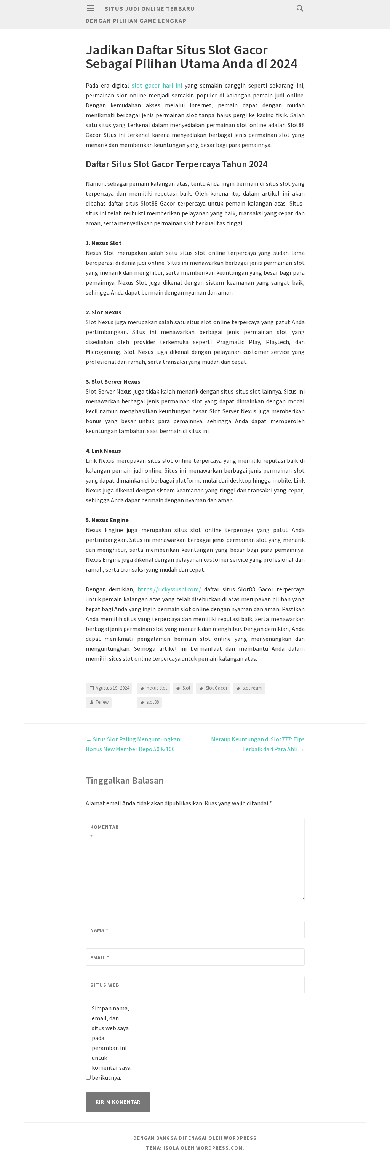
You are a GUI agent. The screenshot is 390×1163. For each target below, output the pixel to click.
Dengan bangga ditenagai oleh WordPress (195, 1138)
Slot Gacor (216, 688)
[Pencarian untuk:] (298, 8)
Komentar (104, 832)
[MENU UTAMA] (90, 8)
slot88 (153, 702)
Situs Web (104, 985)
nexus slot (157, 688)
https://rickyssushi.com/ (169, 589)
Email (100, 957)
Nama (99, 930)
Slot (186, 688)
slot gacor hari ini (157, 85)
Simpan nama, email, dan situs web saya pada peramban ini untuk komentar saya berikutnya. (111, 1042)
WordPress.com (219, 1148)
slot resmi (252, 688)
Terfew (102, 702)
